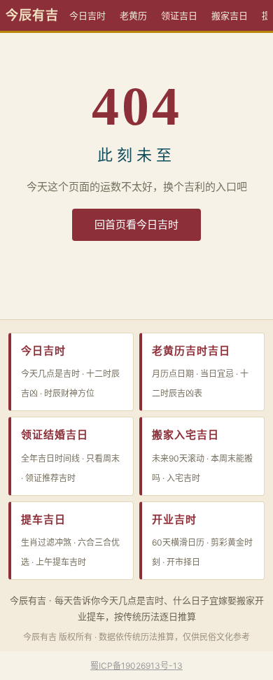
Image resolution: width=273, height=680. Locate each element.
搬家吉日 (229, 15)
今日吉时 (87, 15)
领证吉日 (179, 15)
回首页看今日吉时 (136, 224)
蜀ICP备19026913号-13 (136, 665)
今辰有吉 (32, 15)
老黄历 (133, 15)
